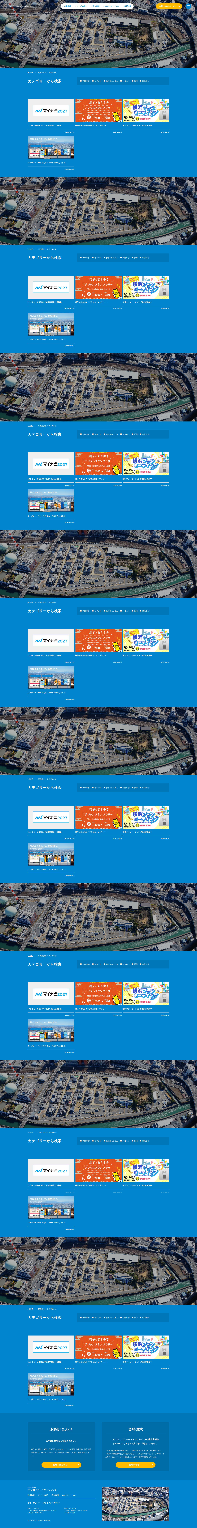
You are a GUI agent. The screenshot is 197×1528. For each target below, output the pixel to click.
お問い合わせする (60, 1465)
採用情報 (127, 6)
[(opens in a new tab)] (51, 110)
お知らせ (126, 81)
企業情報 (67, 6)
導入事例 (96, 6)
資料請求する (134, 1465)
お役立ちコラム (112, 81)
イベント (98, 81)
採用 (136, 81)
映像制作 (145, 81)
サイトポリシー (34, 1503)
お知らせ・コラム (112, 6)
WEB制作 (86, 81)
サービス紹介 (82, 6)
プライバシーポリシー (51, 1503)
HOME (30, 72)
